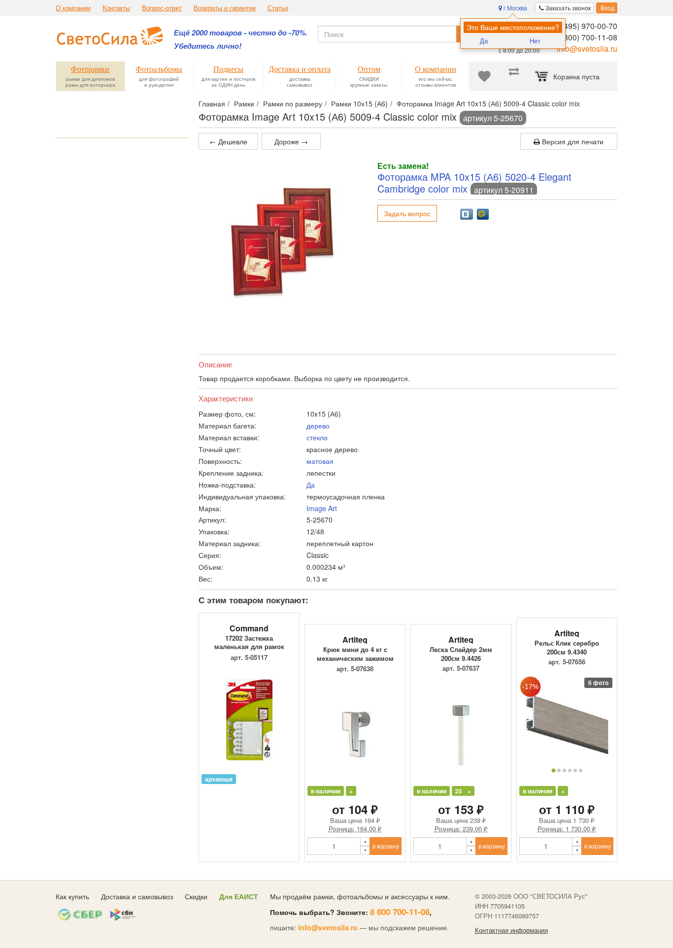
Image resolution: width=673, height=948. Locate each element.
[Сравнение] (514, 76)
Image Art (321, 508)
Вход (606, 7)
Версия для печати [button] (572, 141)
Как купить (72, 896)
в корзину (385, 846)
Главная (212, 103)
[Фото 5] (575, 770)
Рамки (244, 103)
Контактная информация (511, 930)
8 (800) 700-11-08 (586, 37)
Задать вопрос (407, 213)
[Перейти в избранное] (484, 76)
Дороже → (291, 141)
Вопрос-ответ (162, 7)
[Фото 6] (580, 770)
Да (484, 40)
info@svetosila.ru (587, 48)
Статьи (278, 7)
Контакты (116, 7)
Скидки (196, 896)
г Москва (514, 7)
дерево (318, 425)
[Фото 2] (559, 770)
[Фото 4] (570, 770)
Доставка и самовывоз (137, 896)
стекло (317, 437)
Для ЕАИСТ (238, 896)
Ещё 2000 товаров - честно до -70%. (240, 33)
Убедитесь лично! (207, 46)
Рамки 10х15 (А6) (359, 103)
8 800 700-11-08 (400, 911)
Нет (535, 40)
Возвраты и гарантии (225, 7)
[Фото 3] (564, 770)
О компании (73, 7)
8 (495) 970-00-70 (586, 26)
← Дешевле (228, 141)
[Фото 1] (553, 770)
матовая (320, 461)
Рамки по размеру (292, 103)
